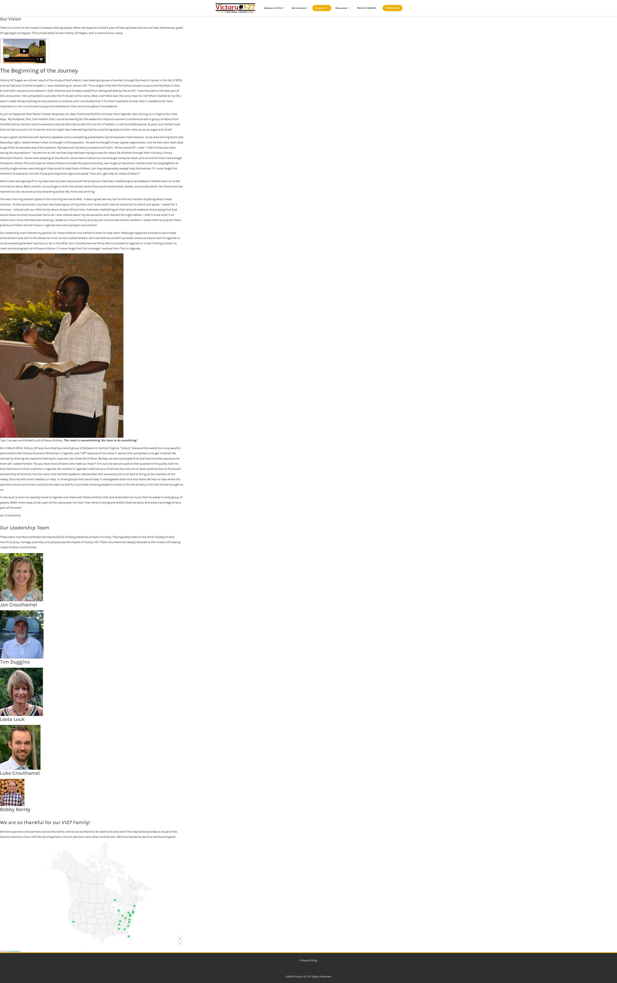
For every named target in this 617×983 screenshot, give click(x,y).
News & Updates (366, 7)
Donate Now (392, 7)
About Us (321, 8)
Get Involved (299, 8)
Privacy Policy (308, 960)
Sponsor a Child (273, 8)
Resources (341, 8)
